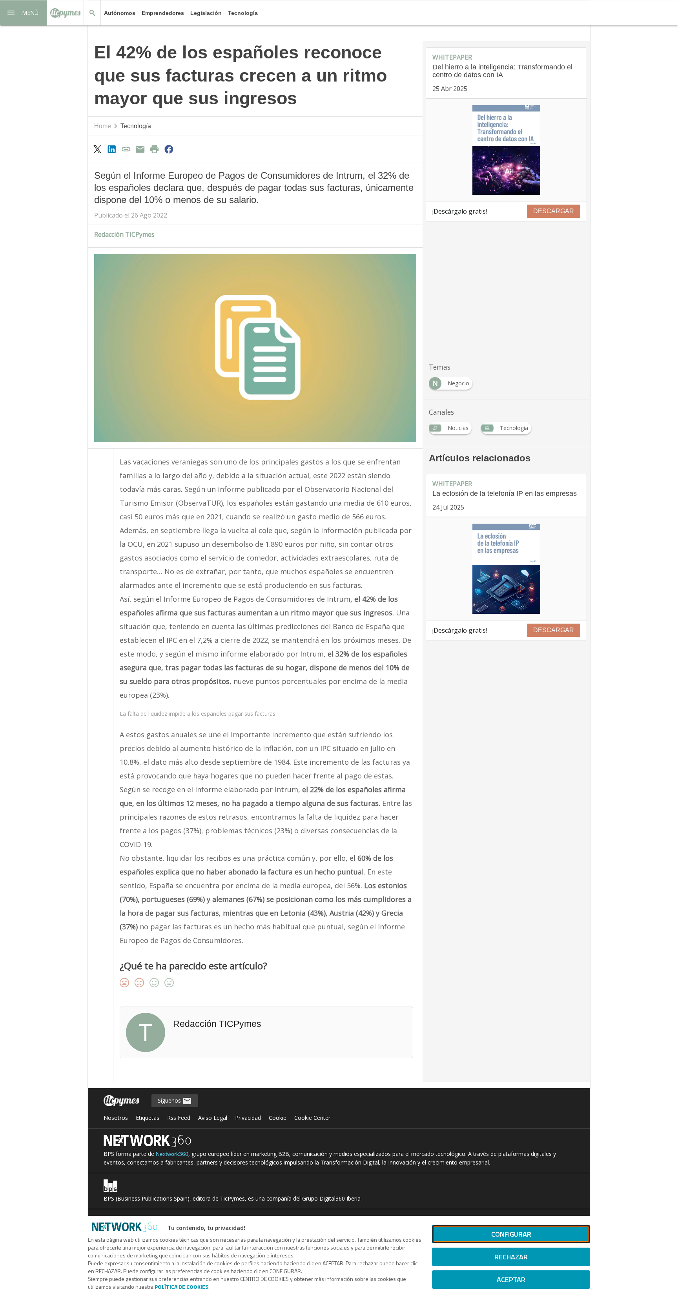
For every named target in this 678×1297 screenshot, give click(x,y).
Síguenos (170, 1100)
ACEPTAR (511, 1279)
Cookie (277, 1117)
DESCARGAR (553, 211)
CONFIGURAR (511, 1234)
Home (102, 126)
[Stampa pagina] (154, 149)
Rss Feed (178, 1117)
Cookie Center (312, 1117)
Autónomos (119, 13)
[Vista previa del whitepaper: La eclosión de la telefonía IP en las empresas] (506, 569)
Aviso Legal (212, 1117)
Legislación (206, 13)
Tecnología (243, 13)
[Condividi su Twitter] (97, 149)
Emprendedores (163, 13)
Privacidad (248, 1117)
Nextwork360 (172, 1154)
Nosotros (116, 1117)
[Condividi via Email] (140, 149)
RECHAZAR (511, 1257)
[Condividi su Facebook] (168, 149)
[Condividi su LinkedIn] (111, 149)
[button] (23, 12)
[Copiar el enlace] (126, 149)
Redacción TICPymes (124, 234)
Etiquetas (147, 1117)
